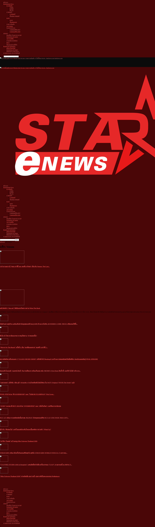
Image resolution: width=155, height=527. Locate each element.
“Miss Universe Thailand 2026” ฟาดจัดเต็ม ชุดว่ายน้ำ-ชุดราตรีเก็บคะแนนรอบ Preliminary (30, 476)
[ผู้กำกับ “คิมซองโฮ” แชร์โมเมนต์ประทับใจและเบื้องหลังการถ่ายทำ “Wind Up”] (4, 426)
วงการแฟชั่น (10, 38)
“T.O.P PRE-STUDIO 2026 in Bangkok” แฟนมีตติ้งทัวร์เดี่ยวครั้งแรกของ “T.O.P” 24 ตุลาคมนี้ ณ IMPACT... (36, 465)
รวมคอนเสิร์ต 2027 (15, 29)
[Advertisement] (29, 63)
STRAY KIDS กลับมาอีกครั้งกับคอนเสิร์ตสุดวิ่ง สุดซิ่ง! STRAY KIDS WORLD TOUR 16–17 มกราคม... (33, 453)
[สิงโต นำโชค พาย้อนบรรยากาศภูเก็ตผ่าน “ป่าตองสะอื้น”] (4, 332)
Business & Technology (9, 46)
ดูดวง (7, 42)
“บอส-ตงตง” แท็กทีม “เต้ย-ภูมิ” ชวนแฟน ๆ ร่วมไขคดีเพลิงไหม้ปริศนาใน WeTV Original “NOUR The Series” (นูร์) (37, 382)
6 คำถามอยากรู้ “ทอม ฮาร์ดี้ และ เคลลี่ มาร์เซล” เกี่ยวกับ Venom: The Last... (25, 266)
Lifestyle (5, 33)
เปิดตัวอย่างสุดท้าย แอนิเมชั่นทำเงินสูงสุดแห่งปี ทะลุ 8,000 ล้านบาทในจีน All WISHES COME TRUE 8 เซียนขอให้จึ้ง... (39, 324)
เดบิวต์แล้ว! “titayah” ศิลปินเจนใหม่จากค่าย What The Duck (20, 308)
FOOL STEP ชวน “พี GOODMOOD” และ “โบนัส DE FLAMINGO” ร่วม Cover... (27, 394)
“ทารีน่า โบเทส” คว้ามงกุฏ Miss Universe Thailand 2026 (18, 441)
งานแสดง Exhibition (11, 40)
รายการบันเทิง (10, 24)
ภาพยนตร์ (9, 12)
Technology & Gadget (12, 37)
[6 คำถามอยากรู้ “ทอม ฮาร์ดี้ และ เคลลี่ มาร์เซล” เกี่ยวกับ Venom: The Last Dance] (12, 263)
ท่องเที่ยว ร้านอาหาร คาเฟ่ (13, 35)
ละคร (8, 18)
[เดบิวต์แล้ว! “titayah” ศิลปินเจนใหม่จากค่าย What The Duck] (12, 304)
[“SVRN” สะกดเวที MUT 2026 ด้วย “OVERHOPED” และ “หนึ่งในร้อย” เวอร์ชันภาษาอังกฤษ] (4, 402)
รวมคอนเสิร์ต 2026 (15, 31)
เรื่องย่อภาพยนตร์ (14, 16)
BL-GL (12, 10)
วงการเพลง (9, 26)
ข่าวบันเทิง (9, 5)
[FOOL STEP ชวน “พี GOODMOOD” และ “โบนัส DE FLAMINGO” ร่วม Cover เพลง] (4, 391)
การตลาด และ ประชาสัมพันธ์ (11, 53)
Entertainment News (8, 4)
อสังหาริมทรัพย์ (10, 48)
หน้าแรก (5, 2)
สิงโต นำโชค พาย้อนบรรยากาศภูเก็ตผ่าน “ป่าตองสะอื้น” (18, 336)
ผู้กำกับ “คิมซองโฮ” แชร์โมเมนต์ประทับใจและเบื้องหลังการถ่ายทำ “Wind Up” (25, 429)
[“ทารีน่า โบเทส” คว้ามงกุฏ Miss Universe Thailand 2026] (4, 437)
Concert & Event (10, 28)
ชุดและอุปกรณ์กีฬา (11, 44)
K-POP (11, 9)
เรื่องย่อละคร (13, 22)
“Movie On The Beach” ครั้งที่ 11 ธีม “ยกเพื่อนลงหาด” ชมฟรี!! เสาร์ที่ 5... (24, 347)
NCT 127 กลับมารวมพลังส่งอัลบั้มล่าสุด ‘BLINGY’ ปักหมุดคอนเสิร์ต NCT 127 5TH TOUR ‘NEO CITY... (34, 418)
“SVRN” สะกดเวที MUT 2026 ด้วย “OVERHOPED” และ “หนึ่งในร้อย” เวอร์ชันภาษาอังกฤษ (30, 406)
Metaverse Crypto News (12, 51)
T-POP (11, 7)
